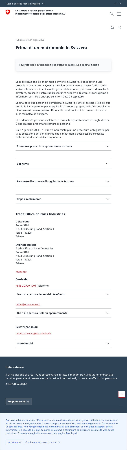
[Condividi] (119, 27)
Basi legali (71, 433)
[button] (121, 394)
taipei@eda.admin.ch (28, 304)
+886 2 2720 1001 (26, 285)
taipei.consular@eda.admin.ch (33, 333)
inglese (94, 64)
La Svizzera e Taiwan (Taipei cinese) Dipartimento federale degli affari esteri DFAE (40, 12)
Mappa (20, 271)
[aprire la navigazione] (119, 14)
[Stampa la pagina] (112, 27)
